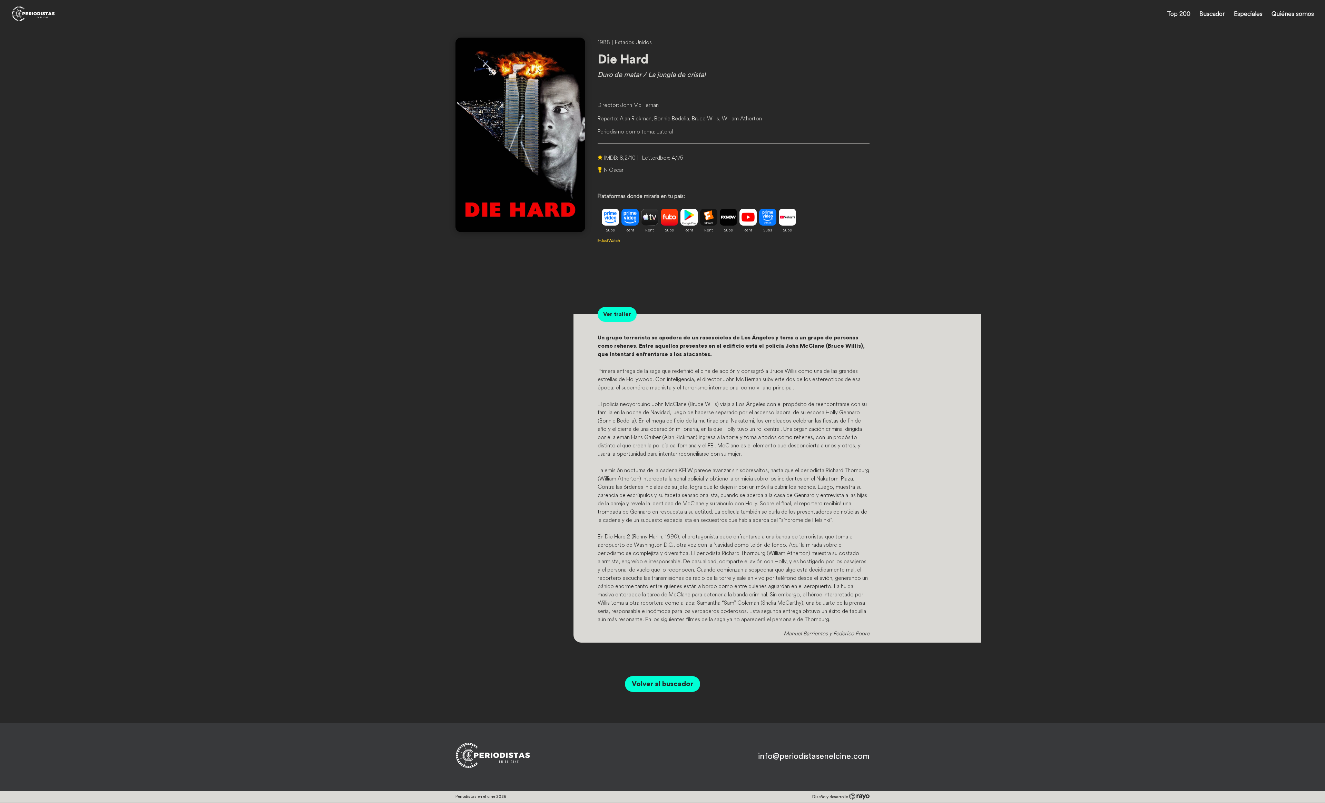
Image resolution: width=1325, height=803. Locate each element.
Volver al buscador (662, 684)
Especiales (1248, 14)
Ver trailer (617, 314)
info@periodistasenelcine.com (814, 756)
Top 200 (1178, 14)
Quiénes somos (1293, 14)
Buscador (1212, 14)
